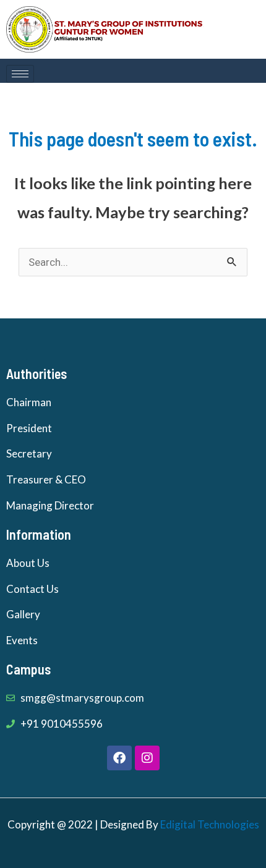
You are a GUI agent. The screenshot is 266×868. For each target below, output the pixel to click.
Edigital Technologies (209, 824)
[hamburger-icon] (20, 74)
